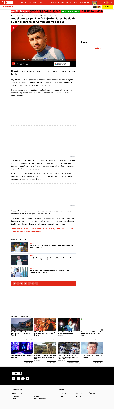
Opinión (69, 2)
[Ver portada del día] (94, 2)
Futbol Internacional (55, 2)
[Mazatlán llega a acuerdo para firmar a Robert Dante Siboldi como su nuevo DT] (43, 247)
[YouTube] (27, 378)
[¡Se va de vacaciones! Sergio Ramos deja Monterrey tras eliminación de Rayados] (43, 272)
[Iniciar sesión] (111, 2)
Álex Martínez (20, 63)
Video (76, 2)
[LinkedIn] (29, 283)
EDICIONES (77, 396)
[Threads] (25, 283)
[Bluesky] (33, 283)
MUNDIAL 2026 (17, 393)
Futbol (16, 15)
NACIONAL (15, 396)
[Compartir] (73, 64)
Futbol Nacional (24, 2)
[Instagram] (18, 378)
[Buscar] (104, 2)
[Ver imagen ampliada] (43, 43)
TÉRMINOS (92, 393)
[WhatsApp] (14, 283)
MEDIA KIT (62, 396)
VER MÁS (95, 48)
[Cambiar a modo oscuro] (107, 2)
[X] (21, 283)
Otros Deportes (85, 2)
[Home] (11, 15)
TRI (35, 393)
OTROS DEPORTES (40, 399)
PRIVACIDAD (78, 393)
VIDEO (14, 399)
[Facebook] (18, 283)
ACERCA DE (63, 393)
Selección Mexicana (39, 2)
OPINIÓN (37, 396)
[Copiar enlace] (36, 283)
